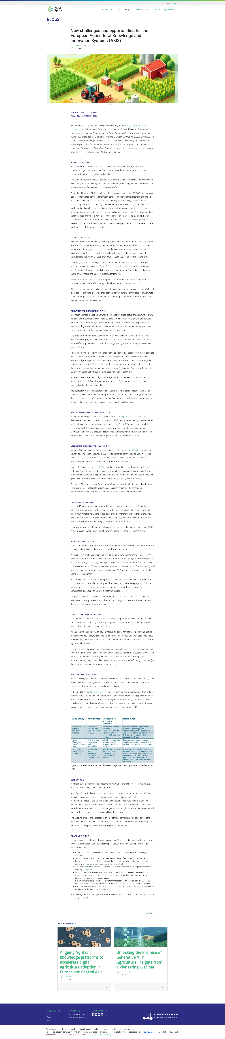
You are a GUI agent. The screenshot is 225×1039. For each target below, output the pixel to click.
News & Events (142, 9)
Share (151, 913)
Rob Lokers (70, 977)
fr (175, 3)
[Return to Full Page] (49, 23)
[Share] (107, 987)
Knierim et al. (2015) (96, 467)
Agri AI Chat (169, 9)
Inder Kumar (81, 46)
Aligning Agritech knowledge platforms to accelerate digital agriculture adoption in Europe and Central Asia (81, 962)
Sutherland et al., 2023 (99, 692)
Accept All (162, 1032)
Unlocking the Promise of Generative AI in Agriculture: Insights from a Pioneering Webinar (139, 959)
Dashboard (115, 9)
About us (156, 9)
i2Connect (136, 450)
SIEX (133, 377)
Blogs (49, 1017)
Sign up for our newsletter (77, 1017)
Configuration (149, 1032)
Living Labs (87, 869)
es (171, 3)
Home (104, 9)
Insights (128, 9)
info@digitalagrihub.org (76, 1014)
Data (48, 1020)
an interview (138, 148)
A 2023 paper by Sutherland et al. (131, 416)
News (49, 1014)
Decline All (174, 1032)
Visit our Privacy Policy (101, 1035)
